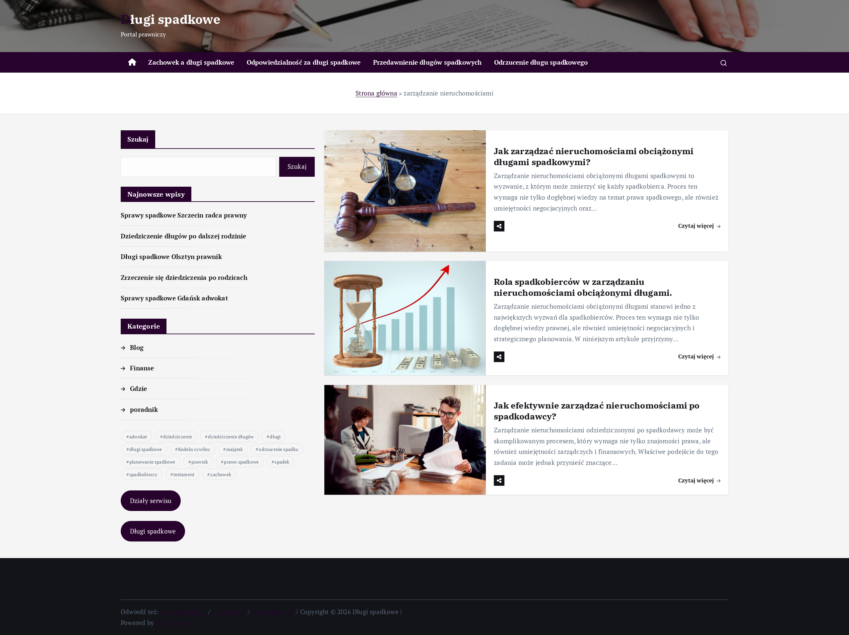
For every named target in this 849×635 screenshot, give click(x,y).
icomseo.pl (171, 622)
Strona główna (376, 93)
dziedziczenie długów (231, 436)
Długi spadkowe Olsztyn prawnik (171, 256)
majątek (234, 449)
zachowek (220, 474)
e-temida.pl (229, 611)
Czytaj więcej (697, 225)
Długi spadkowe (153, 531)
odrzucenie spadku (278, 449)
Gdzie (138, 388)
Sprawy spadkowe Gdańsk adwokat (174, 298)
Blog (137, 347)
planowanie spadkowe (152, 462)
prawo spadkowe (241, 462)
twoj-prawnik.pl (184, 611)
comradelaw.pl (273, 611)
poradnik (144, 409)
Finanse (142, 368)
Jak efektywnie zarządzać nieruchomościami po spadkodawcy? (596, 411)
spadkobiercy (143, 474)
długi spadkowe (145, 449)
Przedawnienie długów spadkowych (427, 62)
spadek (282, 462)
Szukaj (138, 139)
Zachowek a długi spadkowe (191, 62)
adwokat (138, 436)
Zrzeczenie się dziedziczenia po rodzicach (184, 277)
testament (184, 474)
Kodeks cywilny (194, 449)
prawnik (199, 462)
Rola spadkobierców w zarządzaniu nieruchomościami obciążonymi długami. (583, 287)
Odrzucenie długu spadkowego (541, 62)
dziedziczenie (177, 436)
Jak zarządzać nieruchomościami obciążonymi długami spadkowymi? (593, 156)
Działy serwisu (151, 500)
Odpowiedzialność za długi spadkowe (304, 62)
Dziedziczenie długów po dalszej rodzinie (183, 236)
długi (275, 436)
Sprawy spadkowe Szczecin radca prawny (184, 215)
